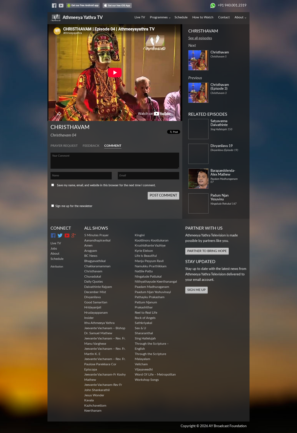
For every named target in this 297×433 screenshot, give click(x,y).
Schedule (181, 17)
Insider (89, 318)
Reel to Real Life (146, 312)
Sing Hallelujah (145, 338)
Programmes (159, 17)
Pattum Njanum (146, 302)
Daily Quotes (93, 281)
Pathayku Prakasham (149, 297)
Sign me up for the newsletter (73, 206)
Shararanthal (144, 333)
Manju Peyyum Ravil (149, 261)
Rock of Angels (145, 318)
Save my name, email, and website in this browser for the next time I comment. (106, 185)
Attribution (57, 266)
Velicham (141, 364)
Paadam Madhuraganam (152, 286)
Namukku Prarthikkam (150, 266)
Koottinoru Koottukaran (152, 240)
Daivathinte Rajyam (98, 286)
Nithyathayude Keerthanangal (156, 281)
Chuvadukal (92, 276)
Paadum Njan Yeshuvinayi (153, 292)
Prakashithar (144, 307)
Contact (224, 17)
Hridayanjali (92, 307)
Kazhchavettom (95, 405)
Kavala (89, 400)
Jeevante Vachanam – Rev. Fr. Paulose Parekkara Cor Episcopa (104, 364)
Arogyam (90, 250)
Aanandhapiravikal (97, 240)
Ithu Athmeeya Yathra (99, 323)
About (239, 17)
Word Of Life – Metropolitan (155, 374)
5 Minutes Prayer (96, 235)
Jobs (54, 248)
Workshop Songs (147, 379)
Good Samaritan (95, 302)
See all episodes (200, 38)
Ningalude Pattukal (148, 276)
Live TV (140, 17)
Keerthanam (92, 410)
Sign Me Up (196, 289)
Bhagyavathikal (95, 261)
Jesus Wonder (94, 395)
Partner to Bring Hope (207, 251)
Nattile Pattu (144, 271)
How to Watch (202, 17)
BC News (90, 255)
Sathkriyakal (143, 323)
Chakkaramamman (97, 266)
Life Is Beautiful (146, 255)
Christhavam (93, 271)
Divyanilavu (92, 297)
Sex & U (140, 328)
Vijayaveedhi (144, 369)
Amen (88, 245)
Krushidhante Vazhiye (150, 245)
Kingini (140, 235)
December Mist (95, 292)
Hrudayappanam (96, 312)
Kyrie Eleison (144, 250)
